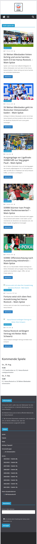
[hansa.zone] (4, 17)
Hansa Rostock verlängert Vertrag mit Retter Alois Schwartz (16, 333)
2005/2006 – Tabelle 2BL (11, 473)
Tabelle (4, 438)
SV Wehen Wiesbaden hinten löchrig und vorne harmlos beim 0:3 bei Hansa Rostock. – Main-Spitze (18, 58)
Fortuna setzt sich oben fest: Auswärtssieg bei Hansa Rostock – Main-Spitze (17, 299)
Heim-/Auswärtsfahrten (9, 491)
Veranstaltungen (7, 449)
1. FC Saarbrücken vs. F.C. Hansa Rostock (15, 370)
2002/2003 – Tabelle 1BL (11, 484)
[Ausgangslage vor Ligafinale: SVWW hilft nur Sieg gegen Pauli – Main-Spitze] (18, 141)
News (3, 441)
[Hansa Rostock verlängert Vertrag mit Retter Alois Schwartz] (18, 320)
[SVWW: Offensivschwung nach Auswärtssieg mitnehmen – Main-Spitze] (18, 242)
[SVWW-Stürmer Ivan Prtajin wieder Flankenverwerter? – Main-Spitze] (18, 192)
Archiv (4, 456)
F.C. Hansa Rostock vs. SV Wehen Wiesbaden (16, 381)
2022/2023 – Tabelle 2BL (11, 462)
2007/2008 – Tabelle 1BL (11, 466)
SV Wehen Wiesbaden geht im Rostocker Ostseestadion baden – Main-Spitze (18, 110)
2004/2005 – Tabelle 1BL (11, 476)
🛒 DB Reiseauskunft (10, 494)
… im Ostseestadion (9, 452)
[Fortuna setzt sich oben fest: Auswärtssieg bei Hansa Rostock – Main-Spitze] (18, 286)
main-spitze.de (7, 48)
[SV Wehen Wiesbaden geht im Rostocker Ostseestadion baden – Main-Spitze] (18, 91)
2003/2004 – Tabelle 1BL (11, 480)
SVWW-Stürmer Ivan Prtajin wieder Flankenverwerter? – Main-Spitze (17, 210)
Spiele (3, 434)
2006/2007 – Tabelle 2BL (11, 469)
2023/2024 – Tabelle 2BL (11, 459)
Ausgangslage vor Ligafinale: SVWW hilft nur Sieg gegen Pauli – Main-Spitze (17, 160)
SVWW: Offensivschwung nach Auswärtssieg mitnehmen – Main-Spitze (18, 260)
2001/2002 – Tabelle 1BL (11, 487)
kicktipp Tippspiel (7, 445)
